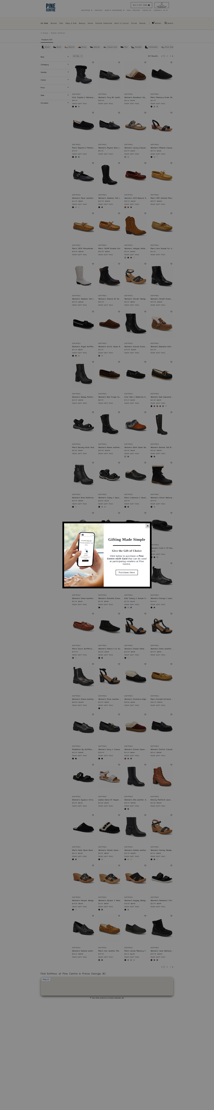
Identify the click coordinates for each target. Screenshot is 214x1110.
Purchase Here (127, 572)
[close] (147, 525)
